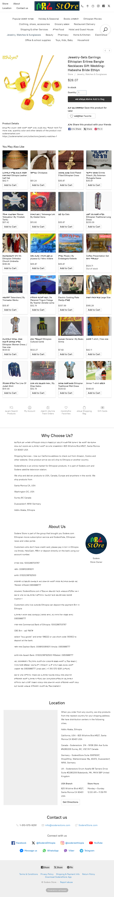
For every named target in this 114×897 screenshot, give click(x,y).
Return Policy (88, 874)
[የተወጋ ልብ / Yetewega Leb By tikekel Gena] (43, 201)
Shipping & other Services (34, 29)
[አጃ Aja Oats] (71, 201)
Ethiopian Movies (93, 18)
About (16, 3)
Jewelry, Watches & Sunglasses (24, 34)
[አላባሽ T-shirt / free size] (98, 326)
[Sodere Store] (57, 6)
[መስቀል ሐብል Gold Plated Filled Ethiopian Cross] (71, 159)
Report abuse (66, 882)
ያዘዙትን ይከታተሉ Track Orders (48, 412)
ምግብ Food (58, 29)
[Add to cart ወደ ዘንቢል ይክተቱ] (10, 185)
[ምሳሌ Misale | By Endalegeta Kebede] (71, 243)
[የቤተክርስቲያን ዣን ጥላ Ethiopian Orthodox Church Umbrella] (15, 243)
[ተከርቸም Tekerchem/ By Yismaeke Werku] (15, 284)
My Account (29, 411)
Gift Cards (102, 411)
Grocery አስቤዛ (62, 24)
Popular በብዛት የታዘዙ (23, 18)
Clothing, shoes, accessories (34, 24)
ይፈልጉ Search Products (11, 412)
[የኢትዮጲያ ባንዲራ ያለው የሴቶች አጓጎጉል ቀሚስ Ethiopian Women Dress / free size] (15, 326)
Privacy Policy (47, 874)
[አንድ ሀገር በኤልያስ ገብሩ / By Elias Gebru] (43, 370)
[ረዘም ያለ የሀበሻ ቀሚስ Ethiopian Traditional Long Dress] (98, 201)
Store (5, 3)
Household (83, 40)
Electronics (101, 34)
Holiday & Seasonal (48, 18)
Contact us (22, 8)
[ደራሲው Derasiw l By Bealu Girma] (71, 326)
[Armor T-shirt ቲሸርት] (98, 370)
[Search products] (105, 29)
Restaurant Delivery (84, 24)
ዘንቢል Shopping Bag (84, 412)
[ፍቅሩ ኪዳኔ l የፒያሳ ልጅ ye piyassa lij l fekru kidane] (43, 243)
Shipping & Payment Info (68, 874)
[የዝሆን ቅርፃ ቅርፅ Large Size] (98, 284)
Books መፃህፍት (71, 18)
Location (6, 8)
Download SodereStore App (58, 877)
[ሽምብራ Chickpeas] (43, 159)
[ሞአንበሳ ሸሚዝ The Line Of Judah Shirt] (15, 370)
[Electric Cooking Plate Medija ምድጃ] (71, 284)
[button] (81, 116)
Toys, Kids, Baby (64, 40)
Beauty (49, 34)
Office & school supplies (38, 40)
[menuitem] (105, 50)
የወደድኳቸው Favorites (66, 412)
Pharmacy (63, 34)
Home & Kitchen (81, 34)
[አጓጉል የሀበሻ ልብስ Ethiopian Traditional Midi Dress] (71, 370)
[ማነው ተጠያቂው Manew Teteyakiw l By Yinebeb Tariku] (15, 201)
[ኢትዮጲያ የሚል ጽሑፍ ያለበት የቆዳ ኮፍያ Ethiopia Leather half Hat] (15, 159)
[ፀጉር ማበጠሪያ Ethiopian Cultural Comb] (43, 326)
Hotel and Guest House (81, 29)
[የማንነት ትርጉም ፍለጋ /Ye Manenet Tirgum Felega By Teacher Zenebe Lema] (43, 284)
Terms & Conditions (28, 874)
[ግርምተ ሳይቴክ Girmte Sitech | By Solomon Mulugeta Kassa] (98, 159)
